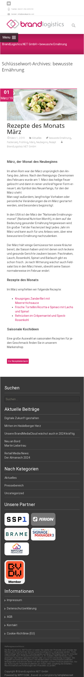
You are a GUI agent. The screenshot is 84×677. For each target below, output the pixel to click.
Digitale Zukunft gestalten (21, 418)
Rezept (52, 142)
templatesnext (65, 675)
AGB (9, 616)
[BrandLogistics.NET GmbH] (32, 24)
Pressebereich (14, 485)
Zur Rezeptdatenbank (18, 361)
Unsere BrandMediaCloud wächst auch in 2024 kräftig (39, 433)
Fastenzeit (12, 142)
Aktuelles (37, 138)
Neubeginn (42, 142)
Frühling (23, 142)
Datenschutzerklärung (21, 608)
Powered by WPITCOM (17, 675)
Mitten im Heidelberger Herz (22, 425)
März (32, 142)
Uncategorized (14, 493)
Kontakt (12, 625)
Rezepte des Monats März (36, 128)
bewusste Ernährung (60, 138)
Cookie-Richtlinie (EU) (21, 633)
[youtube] (9, 5)
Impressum (14, 600)
